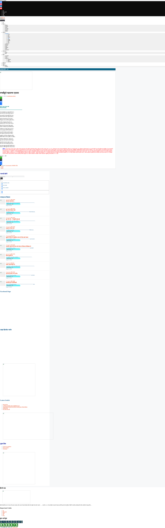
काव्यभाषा (7, 33)
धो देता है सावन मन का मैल (11, 273)
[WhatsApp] (58, 98)
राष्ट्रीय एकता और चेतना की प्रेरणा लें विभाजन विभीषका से (18, 246)
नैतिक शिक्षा (5, 65)
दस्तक (2, 166)
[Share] (58, 104)
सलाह (6, 57)
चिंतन (4, 24)
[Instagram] (82, 4)
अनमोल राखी (5, 408)
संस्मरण (6, 45)
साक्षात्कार (7, 49)
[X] (58, 100)
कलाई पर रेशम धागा (10, 228)
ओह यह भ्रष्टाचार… (10, 201)
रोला (8, 42)
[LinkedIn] (82, 6)
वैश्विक (6, 25)
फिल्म (6, 52)
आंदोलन (6, 58)
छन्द (8, 36)
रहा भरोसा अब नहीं (6, 409)
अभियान (9, 59)
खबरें (8, 60)
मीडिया (6, 31)
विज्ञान (4, 64)
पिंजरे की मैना (5, 404)
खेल (6, 53)
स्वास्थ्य (6, 29)
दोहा (8, 38)
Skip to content (3, 0)
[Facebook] (82, 2)
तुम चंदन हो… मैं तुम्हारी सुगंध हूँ (13, 219)
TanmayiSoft (15, 527)
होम (3, 11)
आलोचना (7, 44)
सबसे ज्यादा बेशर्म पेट (10, 264)
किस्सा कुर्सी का (9, 255)
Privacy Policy (6, 447)
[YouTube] (82, 8)
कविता (9, 40)
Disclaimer (5, 448)
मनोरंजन (4, 51)
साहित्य (4, 32)
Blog (4, 15)
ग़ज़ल (9, 34)
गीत (8, 41)
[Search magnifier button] (1, 178)
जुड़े (3, 14)
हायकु (9, 39)
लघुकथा (6, 47)
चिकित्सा (4, 63)
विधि (3, 54)
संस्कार (6, 66)
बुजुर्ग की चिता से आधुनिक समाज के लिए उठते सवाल (17, 237)
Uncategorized (9, 165)
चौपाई (9, 37)
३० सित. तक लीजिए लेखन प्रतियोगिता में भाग (11, 405)
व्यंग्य (6, 48)
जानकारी (6, 55)
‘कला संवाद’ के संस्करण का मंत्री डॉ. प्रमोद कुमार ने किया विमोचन (15, 407)
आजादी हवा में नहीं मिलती (11, 282)
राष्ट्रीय (6, 26)
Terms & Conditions (7, 446)
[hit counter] (11, 522)
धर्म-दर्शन (6, 28)
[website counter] (9, 526)
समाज (6, 27)
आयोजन (9, 61)
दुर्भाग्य (2, 168)
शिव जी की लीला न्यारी (10, 210)
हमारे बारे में (5, 12)
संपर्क (4, 13)
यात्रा (6, 46)
